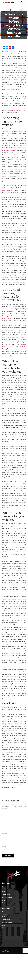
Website (4, 846)
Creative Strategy (7, 897)
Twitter (12, 346)
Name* (4, 833)
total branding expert (19, 110)
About (4, 886)
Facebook (5, 346)
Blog (3, 900)
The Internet (11, 143)
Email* (4, 840)
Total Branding (6, 894)
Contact (4, 903)
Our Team (4, 889)
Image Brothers (7, 318)
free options (7, 190)
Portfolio (4, 892)
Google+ (22, 346)
